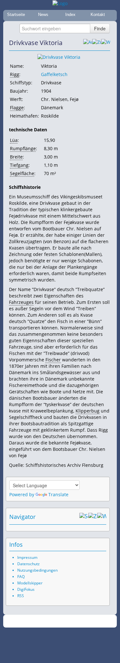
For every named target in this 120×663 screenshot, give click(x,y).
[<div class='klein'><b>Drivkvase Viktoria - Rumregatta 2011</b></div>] (59, 57)
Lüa (14, 140)
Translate (58, 494)
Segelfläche (22, 173)
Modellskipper (30, 583)
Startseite (16, 14)
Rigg (14, 74)
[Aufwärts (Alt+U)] (87, 42)
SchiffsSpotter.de (67, 621)
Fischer (53, 360)
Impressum (27, 557)
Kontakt (98, 14)
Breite (16, 157)
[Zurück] (96, 42)
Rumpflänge (23, 148)
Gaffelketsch (54, 74)
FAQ (21, 576)
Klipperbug (88, 411)
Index (70, 14)
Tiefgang (19, 165)
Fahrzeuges (21, 302)
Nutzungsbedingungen (37, 570)
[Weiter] (105, 42)
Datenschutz (28, 564)
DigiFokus (26, 589)
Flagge (17, 107)
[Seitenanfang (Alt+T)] (83, 516)
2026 (46, 621)
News (43, 14)
